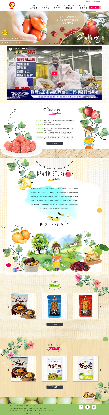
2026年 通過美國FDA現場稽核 (48, 124)
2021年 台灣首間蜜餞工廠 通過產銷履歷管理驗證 (54, 133)
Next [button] (100, 306)
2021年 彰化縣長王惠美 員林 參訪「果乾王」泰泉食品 (54, 137)
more (54, 143)
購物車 (98, 1)
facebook (100, 7)
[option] (33, 306)
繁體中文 (94, 7)
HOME (12, 5)
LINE (87, 407)
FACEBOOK (81, 407)
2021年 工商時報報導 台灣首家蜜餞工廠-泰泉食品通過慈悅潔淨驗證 (54, 129)
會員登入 (90, 1)
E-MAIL (94, 407)
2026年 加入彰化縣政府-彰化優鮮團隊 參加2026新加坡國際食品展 (55, 121)
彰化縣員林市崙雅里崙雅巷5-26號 (26, 408)
